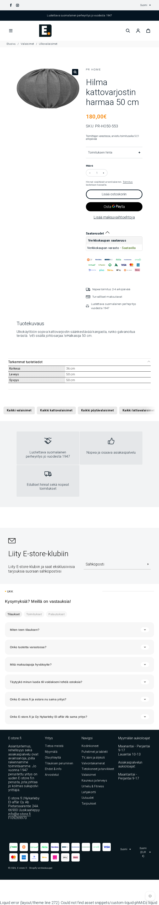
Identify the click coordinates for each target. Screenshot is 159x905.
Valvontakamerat (93, 763)
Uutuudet (88, 797)
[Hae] (127, 30)
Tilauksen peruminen (59, 763)
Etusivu (11, 43)
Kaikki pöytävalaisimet (97, 410)
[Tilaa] (148, 564)
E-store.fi (22, 867)
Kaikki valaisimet (19, 410)
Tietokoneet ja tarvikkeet (98, 769)
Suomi (143, 5)
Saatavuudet (95, 233)
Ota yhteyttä (53, 757)
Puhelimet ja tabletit (95, 751)
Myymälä (51, 751)
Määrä (89, 165)
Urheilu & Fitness (93, 786)
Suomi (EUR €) (143, 852)
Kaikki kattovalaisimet (56, 410)
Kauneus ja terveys (94, 780)
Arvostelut (52, 774)
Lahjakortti (89, 792)
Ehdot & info (53, 769)
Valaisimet (27, 43)
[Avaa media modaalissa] (75, 72)
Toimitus (128, 181)
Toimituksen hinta (100, 152)
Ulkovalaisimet (48, 43)
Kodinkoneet (90, 746)
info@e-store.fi (19, 814)
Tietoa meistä (54, 746)
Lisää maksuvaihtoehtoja (114, 217)
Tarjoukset (89, 803)
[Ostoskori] (148, 30)
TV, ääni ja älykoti (93, 757)
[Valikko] (10, 30)
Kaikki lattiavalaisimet (139, 410)
